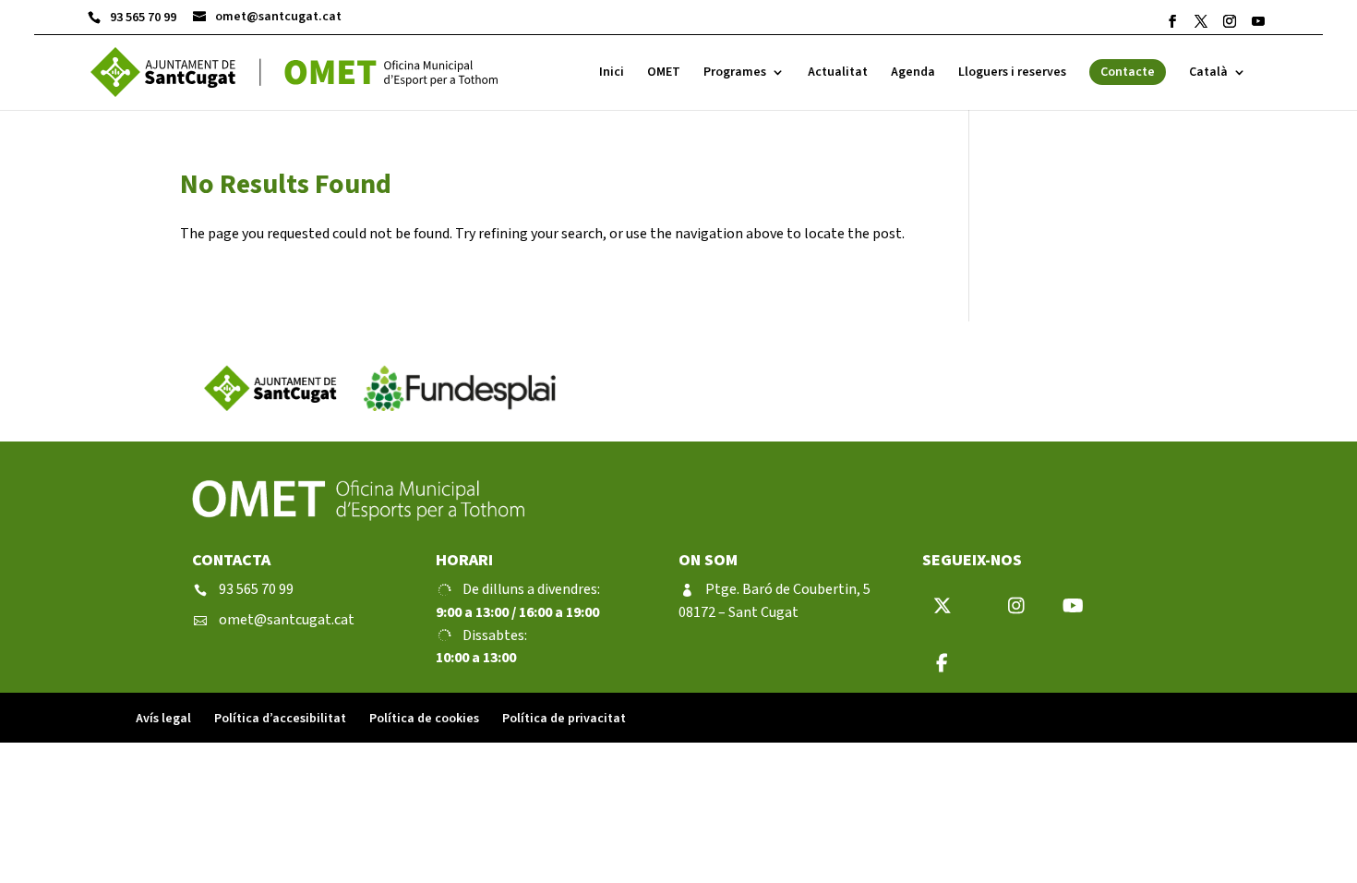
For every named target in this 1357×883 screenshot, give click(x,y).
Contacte (1127, 72)
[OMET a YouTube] (1258, 21)
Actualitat (838, 73)
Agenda (913, 73)
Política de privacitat (564, 718)
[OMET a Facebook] (1172, 21)
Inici (611, 73)
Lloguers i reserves (1012, 73)
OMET (663, 73)
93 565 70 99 (132, 17)
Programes (734, 73)
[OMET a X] (1201, 21)
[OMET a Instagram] (1229, 21)
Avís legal (163, 718)
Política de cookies (424, 718)
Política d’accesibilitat (280, 718)
